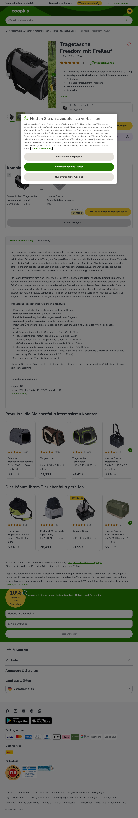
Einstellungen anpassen (69, 156)
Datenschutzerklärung (41, 148)
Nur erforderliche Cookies (69, 176)
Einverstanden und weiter (69, 166)
